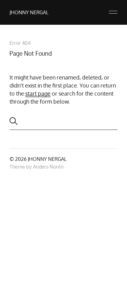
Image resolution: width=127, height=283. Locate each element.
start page (38, 93)
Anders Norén (48, 167)
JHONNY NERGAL (29, 12)
